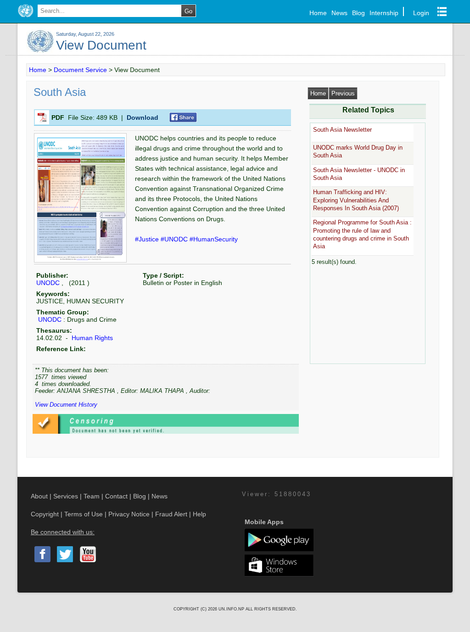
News (339, 13)
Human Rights (91, 337)
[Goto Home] (25, 17)
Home (318, 13)
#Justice (148, 239)
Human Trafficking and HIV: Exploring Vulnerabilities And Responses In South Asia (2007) (356, 200)
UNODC (48, 282)
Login (421, 13)
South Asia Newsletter (342, 129)
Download (142, 117)
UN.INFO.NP (232, 609)
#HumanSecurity (214, 239)
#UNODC (175, 239)
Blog (358, 13)
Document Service (80, 69)
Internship (383, 13)
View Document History (66, 404)
